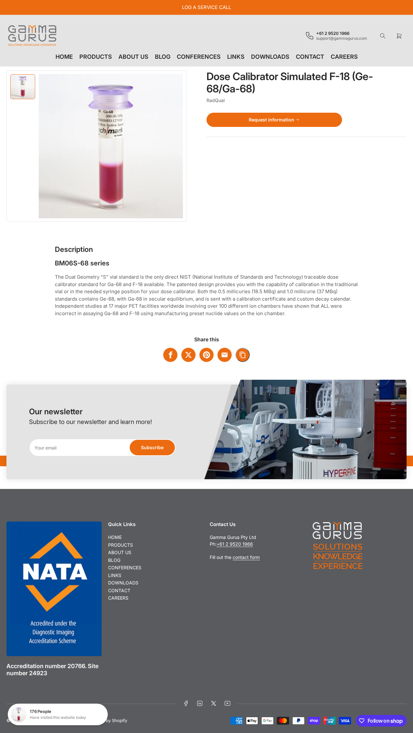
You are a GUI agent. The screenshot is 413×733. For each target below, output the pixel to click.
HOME (64, 56)
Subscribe (152, 447)
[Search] (382, 35)
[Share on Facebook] (170, 355)
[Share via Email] (224, 355)
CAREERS (344, 56)
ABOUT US (133, 56)
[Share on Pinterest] (206, 355)
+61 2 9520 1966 (235, 544)
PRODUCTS (95, 56)
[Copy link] (243, 355)
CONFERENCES (199, 56)
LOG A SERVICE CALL (206, 7)
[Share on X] (188, 355)
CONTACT (310, 56)
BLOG (162, 56)
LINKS (236, 56)
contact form (246, 557)
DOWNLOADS (270, 56)
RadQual (215, 100)
